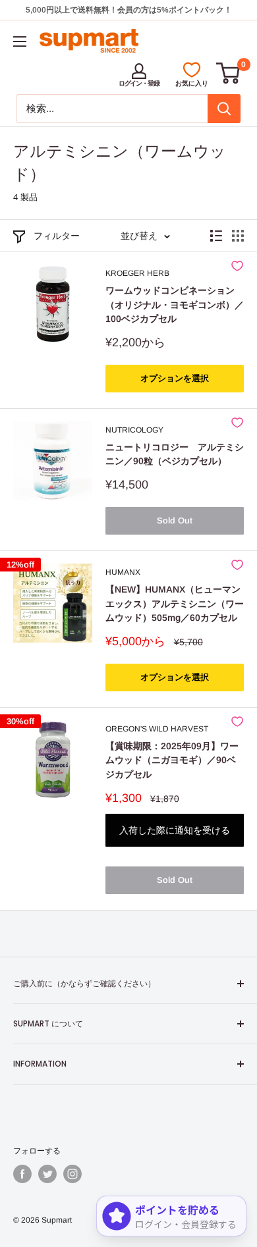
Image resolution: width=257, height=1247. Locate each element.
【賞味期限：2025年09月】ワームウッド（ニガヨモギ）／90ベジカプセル (172, 760)
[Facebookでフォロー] (22, 1174)
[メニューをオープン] (19, 41)
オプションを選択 (174, 378)
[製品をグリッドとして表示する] (238, 236)
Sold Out (174, 520)
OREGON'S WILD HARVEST (156, 728)
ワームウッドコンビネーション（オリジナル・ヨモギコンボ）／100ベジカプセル (174, 304)
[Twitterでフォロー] (47, 1174)
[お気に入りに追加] (237, 266)
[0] (228, 73)
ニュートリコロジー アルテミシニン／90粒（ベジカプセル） (174, 454)
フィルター (57, 235)
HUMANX (122, 572)
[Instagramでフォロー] (72, 1174)
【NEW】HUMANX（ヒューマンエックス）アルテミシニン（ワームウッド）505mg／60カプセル (174, 603)
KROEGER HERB (137, 273)
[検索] (224, 108)
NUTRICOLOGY (134, 430)
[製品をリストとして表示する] (216, 236)
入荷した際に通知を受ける (174, 830)
